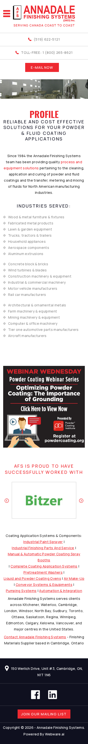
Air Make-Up (74, 578)
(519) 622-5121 (47, 39)
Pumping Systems (21, 590)
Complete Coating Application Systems (44, 566)
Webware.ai (55, 734)
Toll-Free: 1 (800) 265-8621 (47, 52)
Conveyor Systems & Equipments (44, 584)
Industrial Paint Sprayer (43, 541)
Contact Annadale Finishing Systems (35, 637)
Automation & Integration (60, 590)
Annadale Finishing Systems (60, 727)
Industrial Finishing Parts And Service (43, 548)
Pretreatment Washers (43, 572)
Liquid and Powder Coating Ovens (32, 578)
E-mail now (42, 67)
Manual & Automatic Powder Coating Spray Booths (44, 557)
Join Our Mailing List (44, 714)
